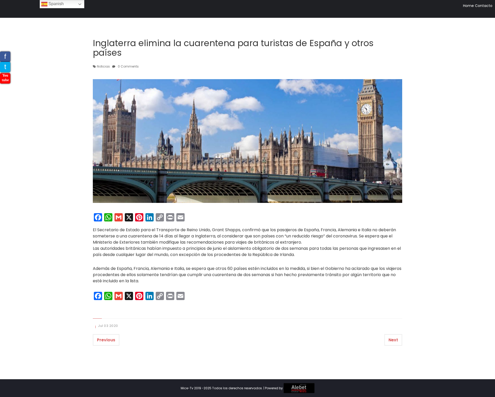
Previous (106, 340)
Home (468, 5)
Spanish (55, 4)
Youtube (5, 77)
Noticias (103, 66)
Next (393, 340)
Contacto (483, 5)
